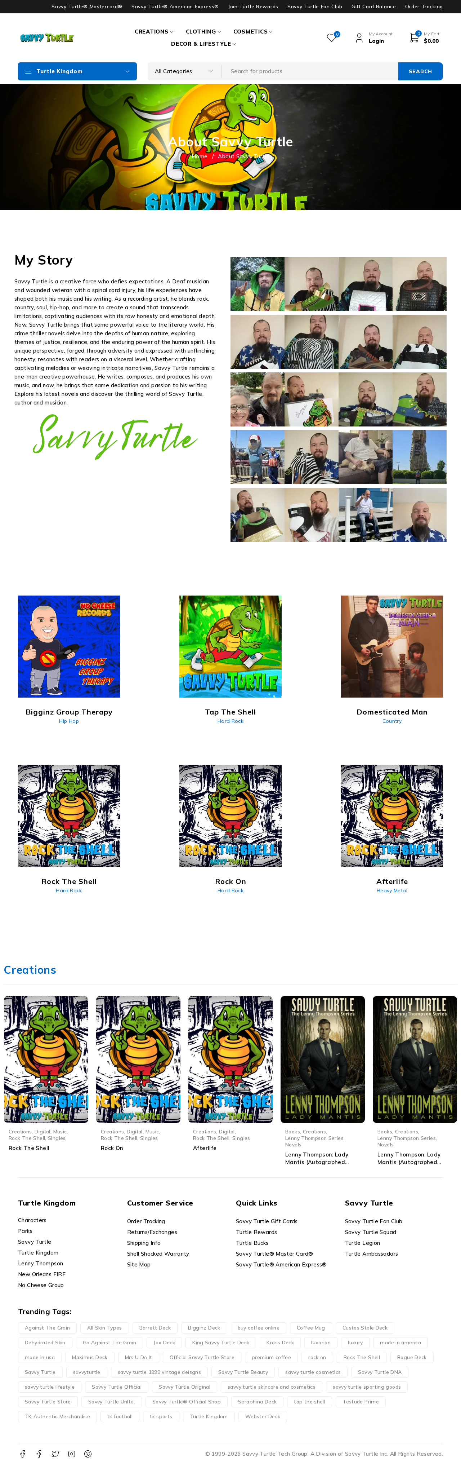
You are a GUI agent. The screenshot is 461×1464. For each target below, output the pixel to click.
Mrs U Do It (138, 1357)
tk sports (161, 1416)
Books (292, 1131)
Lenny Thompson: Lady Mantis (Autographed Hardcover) (317, 1162)
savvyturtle (86, 1372)
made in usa (40, 1357)
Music (60, 1131)
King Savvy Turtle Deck (220, 1342)
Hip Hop (69, 721)
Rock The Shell (27, 1138)
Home (200, 156)
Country (392, 721)
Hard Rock (230, 721)
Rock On (112, 1148)
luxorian (321, 1342)
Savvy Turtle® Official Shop (186, 1401)
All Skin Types (104, 1327)
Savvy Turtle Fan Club (315, 6)
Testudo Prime (361, 1401)
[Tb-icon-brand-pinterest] (88, 1454)
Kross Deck (280, 1342)
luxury (355, 1342)
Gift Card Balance (374, 6)
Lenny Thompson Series (314, 1138)
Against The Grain (47, 1327)
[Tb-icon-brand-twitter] (55, 1454)
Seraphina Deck (257, 1401)
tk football (120, 1416)
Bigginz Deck (204, 1327)
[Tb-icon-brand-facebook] (22, 1454)
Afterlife (204, 1148)
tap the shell (309, 1401)
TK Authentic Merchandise (57, 1416)
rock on (317, 1357)
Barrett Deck (155, 1327)
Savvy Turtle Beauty (243, 1372)
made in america (400, 1342)
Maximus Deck (90, 1357)
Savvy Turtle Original (184, 1387)
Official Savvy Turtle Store (202, 1357)
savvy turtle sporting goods (367, 1387)
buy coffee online (258, 1327)
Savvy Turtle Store (48, 1401)
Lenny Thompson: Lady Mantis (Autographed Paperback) (409, 1162)
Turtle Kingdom (209, 1416)
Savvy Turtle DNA (380, 1372)
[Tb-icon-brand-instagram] (71, 1454)
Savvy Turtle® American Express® (175, 6)
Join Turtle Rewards (253, 6)
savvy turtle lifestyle (50, 1387)
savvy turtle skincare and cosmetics (271, 1387)
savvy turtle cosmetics (313, 1372)
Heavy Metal (392, 890)
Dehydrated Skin (45, 1342)
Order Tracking (424, 6)
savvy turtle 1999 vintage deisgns (159, 1372)
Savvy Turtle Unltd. (111, 1401)
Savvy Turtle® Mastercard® (87, 6)
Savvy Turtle (40, 1372)
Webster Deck (263, 1416)
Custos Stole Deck (365, 1327)
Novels (293, 1144)
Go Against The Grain (109, 1342)
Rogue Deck (412, 1357)
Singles (57, 1138)
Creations (20, 1131)
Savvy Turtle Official (117, 1387)
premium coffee (271, 1357)
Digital (42, 1131)
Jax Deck (164, 1342)
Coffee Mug (311, 1327)
